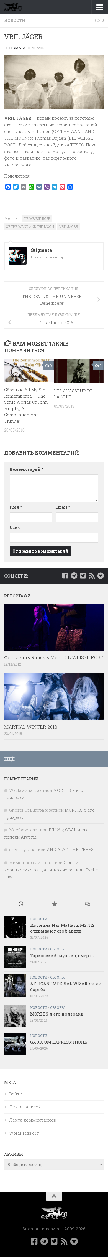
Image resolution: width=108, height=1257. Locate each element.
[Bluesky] (100, 575)
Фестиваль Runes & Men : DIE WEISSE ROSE (53, 657)
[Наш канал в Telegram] (74, 575)
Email (63, 507)
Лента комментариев (32, 1120)
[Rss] (91, 575)
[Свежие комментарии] (87, 904)
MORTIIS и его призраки (57, 1014)
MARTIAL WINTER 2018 (30, 727)
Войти (15, 1093)
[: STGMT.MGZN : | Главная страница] (16, 7)
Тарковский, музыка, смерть (62, 955)
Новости (14, 20)
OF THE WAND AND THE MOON (30, 226)
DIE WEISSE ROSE (37, 218)
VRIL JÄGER (68, 226)
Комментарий (26, 469)
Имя (16, 507)
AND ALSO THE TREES (70, 849)
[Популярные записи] (54, 904)
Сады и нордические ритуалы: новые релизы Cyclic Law (51, 869)
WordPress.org (24, 1133)
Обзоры (57, 949)
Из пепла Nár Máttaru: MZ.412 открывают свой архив (62, 928)
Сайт (15, 527)
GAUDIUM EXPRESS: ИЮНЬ (58, 1042)
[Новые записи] (20, 904)
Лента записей (25, 1107)
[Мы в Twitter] (82, 575)
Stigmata (15, 47)
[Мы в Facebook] (65, 575)
